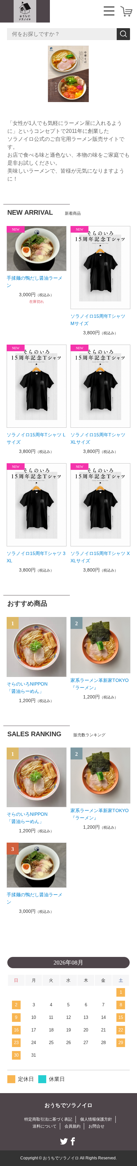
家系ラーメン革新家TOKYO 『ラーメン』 (100, 684)
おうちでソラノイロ (68, 1105)
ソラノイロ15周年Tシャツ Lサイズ (36, 438)
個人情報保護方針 (96, 1119)
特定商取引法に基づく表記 (48, 1119)
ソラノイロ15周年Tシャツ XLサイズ (100, 438)
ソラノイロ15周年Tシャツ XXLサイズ (100, 557)
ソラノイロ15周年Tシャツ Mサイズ (97, 319)
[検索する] (123, 34)
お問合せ (96, 1126)
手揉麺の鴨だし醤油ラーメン (35, 281)
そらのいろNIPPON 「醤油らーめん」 (37, 687)
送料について (45, 1126)
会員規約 (72, 1126)
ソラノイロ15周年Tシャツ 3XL (36, 557)
